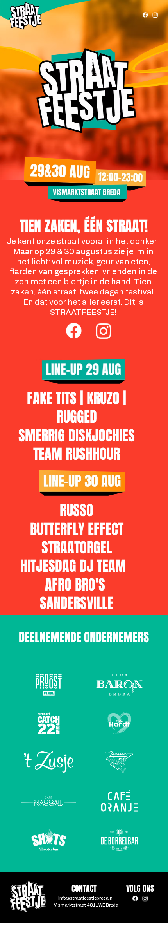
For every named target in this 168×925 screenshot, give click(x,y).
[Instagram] (155, 14)
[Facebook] (145, 14)
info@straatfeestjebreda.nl (86, 898)
